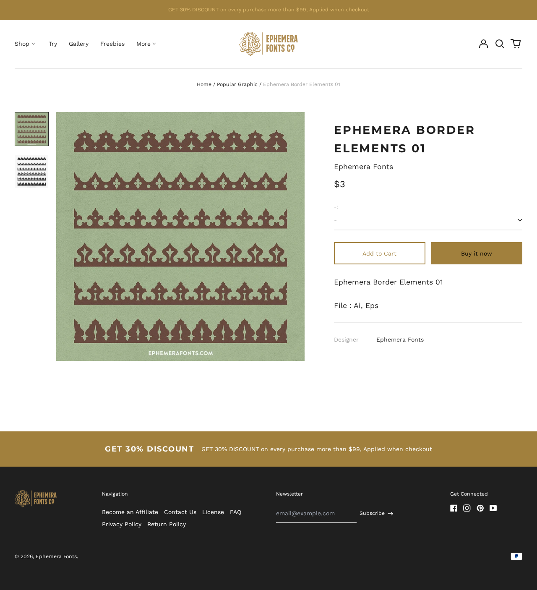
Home (204, 84)
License (213, 512)
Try (53, 43)
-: (336, 207)
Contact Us (180, 512)
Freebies (112, 43)
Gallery (79, 43)
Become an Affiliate (130, 512)
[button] (499, 44)
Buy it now (476, 253)
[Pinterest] (480, 508)
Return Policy (166, 524)
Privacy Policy (121, 524)
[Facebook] (454, 508)
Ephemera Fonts (363, 166)
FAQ (235, 512)
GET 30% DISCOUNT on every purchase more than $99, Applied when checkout (268, 10)
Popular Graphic (237, 84)
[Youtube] (493, 508)
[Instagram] (467, 508)
